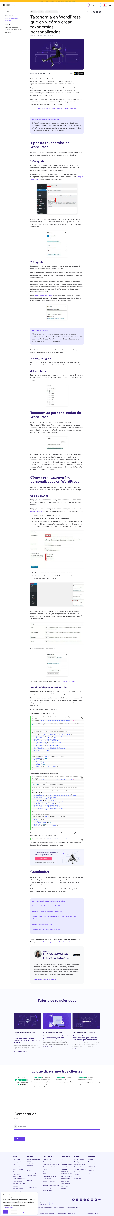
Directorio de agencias (66, 1173)
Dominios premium (32, 1187)
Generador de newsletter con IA (51, 1185)
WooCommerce (90, 1032)
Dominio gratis (31, 1168)
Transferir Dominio (31, 1175)
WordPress (41, 12)
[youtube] (88, 1199)
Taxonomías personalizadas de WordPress (12, 24)
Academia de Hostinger (91, 1167)
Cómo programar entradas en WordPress (47, 911)
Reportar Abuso (92, 1173)
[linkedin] (73, 1199)
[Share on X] (94, 12)
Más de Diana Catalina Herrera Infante (45, 979)
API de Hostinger (47, 1193)
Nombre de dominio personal (32, 1184)
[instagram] (81, 1199)
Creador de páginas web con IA (51, 1164)
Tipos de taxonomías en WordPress (11, 19)
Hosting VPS (16, 1164)
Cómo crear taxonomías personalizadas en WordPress (13, 28)
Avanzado (59, 1032)
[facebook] (77, 1199)
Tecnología (77, 1162)
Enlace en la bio (47, 1178)
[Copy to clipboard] (91, 12)
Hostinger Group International (78, 1177)
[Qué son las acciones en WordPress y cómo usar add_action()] (57, 1021)
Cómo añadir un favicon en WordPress (46, 929)
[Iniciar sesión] (110, 5)
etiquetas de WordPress (44, 296)
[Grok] (47, 73)
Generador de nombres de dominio (50, 1172)
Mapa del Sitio (64, 1186)
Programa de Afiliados (66, 1164)
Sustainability (77, 1171)
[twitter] (84, 1199)
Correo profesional (18, 1169)
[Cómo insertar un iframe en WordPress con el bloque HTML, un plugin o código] (27, 1021)
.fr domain (29, 1180)
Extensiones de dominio (33, 1178)
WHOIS (29, 1170)
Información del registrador (73, 1207)
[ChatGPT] (38, 73)
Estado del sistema (65, 1181)
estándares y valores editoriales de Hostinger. (58, 942)
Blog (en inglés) (78, 1167)
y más (51, 1203)
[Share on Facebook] (97, 12)
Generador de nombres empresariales (49, 1182)
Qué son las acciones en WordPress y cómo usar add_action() (57, 1037)
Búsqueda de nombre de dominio (33, 1160)
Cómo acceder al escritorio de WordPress (47, 906)
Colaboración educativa (67, 1167)
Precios (19, 5)
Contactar (91, 1170)
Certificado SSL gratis (32, 1173)
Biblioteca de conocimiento (91, 1162)
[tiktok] (96, 1199)
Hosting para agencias (19, 1178)
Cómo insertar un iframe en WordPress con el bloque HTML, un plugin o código (27, 1040)
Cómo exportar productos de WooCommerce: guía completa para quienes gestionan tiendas (85, 1038)
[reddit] (92, 1199)
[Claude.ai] (41, 73)
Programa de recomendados (64, 1170)
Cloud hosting (16, 1171)
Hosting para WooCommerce (17, 1175)
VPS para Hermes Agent (19, 1183)
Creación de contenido (52, 12)
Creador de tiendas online (49, 1167)
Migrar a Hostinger (47, 1190)
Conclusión (8, 32)
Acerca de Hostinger (79, 1159)
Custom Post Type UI (38, 511)
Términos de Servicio (59, 1207)
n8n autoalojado (17, 1167)
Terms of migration (65, 1178)
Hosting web (16, 1159)
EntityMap (63, 1188)
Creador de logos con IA (49, 1188)
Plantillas (45, 1169)
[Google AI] (44, 73)
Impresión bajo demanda (49, 1176)
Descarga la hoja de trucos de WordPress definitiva (57, 108)
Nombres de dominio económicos (32, 1164)
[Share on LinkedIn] (100, 12)
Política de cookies (8, 1207)
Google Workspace (18, 1191)
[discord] (99, 1199)
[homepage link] (9, 5)
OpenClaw (16, 1186)
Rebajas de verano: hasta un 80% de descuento (57, 1)
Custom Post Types (68, 681)
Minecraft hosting (17, 1181)
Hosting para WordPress (19, 1162)
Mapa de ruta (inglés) (66, 1176)
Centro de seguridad (66, 1183)
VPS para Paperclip (18, 1188)
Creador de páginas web (49, 1162)
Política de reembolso (47, 1207)
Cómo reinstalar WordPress (42, 924)
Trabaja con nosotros (79, 1164)
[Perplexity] (49, 73)
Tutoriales (33, 12)
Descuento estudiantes (80, 1169)
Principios (76, 1174)
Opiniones (63, 1162)
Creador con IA (47, 1159)
